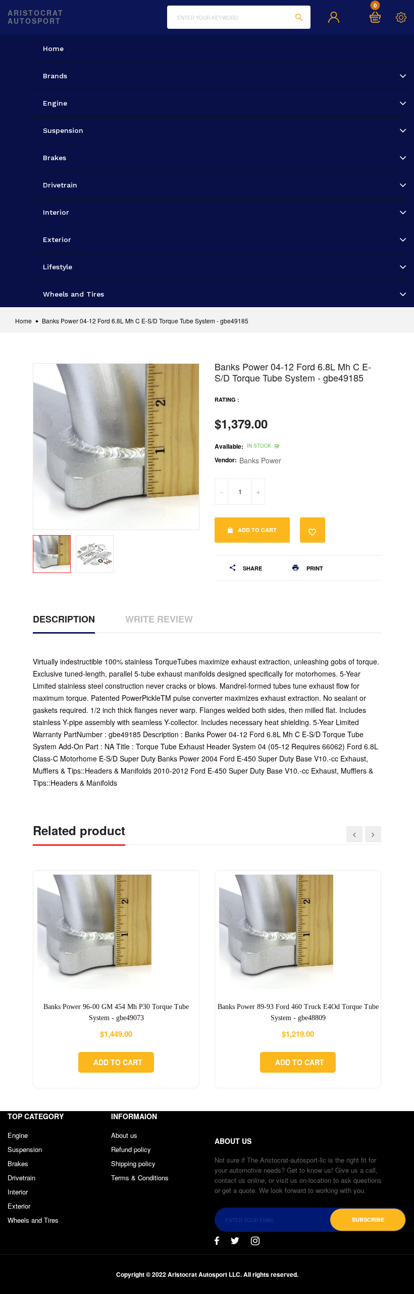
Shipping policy (133, 1163)
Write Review (159, 619)
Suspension (25, 1149)
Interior (18, 1191)
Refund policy (131, 1149)
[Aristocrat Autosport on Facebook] (217, 1241)
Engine (18, 1135)
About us (124, 1135)
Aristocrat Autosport (36, 17)
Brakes (18, 1163)
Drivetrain (21, 1177)
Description (64, 619)
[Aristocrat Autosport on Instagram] (255, 1241)
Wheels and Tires (33, 1220)
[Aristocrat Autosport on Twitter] (235, 1241)
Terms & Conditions (140, 1177)
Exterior (19, 1206)
